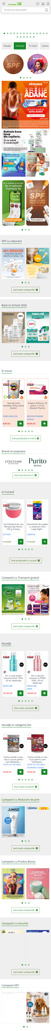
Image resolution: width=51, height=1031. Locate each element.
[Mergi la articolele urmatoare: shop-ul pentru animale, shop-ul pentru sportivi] (27, 77)
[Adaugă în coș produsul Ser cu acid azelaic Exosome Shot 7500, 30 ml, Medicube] (20, 693)
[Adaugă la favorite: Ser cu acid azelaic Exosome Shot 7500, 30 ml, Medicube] (5, 653)
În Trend (33, 45)
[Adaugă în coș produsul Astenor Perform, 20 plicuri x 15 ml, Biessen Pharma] (44, 423)
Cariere (45, 45)
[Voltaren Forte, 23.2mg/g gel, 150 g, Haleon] (25, 105)
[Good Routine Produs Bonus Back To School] (25, 141)
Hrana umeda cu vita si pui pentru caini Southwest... (37, 759)
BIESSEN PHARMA (35, 416)
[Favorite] (37, 3)
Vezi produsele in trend (24, 438)
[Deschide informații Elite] (6, 384)
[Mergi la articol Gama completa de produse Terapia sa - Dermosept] (24, 33)
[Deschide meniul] (4, 4)
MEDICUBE (8, 686)
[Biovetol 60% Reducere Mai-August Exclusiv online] (38, 1007)
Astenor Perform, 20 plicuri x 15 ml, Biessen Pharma (37, 405)
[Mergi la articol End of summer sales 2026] (27, 33)
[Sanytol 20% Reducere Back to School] (38, 327)
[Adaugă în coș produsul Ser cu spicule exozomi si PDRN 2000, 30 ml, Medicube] (44, 693)
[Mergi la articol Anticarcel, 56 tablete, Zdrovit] (37, 33)
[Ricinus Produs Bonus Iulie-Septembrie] (38, 883)
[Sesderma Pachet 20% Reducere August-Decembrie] (38, 263)
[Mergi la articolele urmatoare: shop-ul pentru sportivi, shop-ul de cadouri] (30, 77)
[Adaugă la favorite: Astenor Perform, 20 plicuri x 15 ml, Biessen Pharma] (30, 382)
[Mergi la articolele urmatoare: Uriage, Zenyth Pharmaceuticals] (28, 470)
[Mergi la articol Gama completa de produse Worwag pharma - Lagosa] (33, 33)
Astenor (30, 419)
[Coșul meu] (43, 3)
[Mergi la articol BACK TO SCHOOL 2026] (27, 37)
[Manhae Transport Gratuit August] (38, 600)
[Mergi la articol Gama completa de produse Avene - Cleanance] (46, 33)
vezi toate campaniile (24, 289)
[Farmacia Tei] (15, 3)
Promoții (20, 45)
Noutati (7, 45)
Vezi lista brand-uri (24, 475)
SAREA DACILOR (10, 416)
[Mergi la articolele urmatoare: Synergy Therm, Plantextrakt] (25, 470)
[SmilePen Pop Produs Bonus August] (13, 883)
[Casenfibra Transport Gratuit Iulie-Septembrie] (13, 600)
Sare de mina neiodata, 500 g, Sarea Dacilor (13, 405)
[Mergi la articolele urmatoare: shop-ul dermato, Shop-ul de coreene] (24, 77)
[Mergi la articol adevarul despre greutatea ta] (17, 33)
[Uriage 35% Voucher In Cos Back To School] (38, 945)
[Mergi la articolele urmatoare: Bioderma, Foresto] (22, 470)
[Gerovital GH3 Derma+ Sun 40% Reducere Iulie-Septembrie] (13, 263)
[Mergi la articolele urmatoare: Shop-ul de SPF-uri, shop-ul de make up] (20, 77)
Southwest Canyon (35, 767)
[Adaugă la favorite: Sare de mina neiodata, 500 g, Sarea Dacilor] (6, 382)
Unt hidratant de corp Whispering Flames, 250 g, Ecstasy (13, 526)
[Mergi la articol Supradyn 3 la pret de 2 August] (40, 33)
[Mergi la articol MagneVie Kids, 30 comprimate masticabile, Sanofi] (11, 33)
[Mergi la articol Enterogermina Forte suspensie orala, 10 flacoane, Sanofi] (4, 33)
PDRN (29, 689)
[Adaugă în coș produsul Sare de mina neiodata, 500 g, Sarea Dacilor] (20, 423)
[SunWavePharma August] (38, 165)
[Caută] (46, 9)
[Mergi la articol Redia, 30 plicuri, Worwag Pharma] (33, 37)
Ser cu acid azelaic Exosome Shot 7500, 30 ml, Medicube (13, 678)
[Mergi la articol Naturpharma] (20, 33)
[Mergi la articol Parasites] (14, 33)
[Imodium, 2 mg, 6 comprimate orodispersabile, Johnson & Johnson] (13, 165)
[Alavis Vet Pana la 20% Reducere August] (13, 1007)
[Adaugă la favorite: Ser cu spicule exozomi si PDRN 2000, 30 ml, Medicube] (29, 653)
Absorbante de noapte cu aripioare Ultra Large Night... (37, 526)
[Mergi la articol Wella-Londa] (20, 37)
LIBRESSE (31, 534)
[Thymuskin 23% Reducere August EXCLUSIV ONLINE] (38, 822)
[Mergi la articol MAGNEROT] (7, 33)
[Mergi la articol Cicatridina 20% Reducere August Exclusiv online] (17, 37)
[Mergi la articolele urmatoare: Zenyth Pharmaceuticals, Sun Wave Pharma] (32, 470)
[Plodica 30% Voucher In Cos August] (13, 945)
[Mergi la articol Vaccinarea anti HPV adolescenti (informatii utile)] (43, 33)
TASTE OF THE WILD (12, 764)
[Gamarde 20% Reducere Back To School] (13, 327)
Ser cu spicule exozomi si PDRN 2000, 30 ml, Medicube (37, 679)
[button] (20, 542)
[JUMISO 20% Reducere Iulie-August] (13, 822)
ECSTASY (7, 534)
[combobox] (25, 10)
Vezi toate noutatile (24, 708)
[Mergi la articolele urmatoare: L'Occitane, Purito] (19, 470)
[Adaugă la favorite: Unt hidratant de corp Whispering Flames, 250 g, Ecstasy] (5, 501)
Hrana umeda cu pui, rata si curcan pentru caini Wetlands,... (13, 759)
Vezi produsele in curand (24, 560)
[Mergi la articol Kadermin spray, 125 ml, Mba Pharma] (30, 33)
